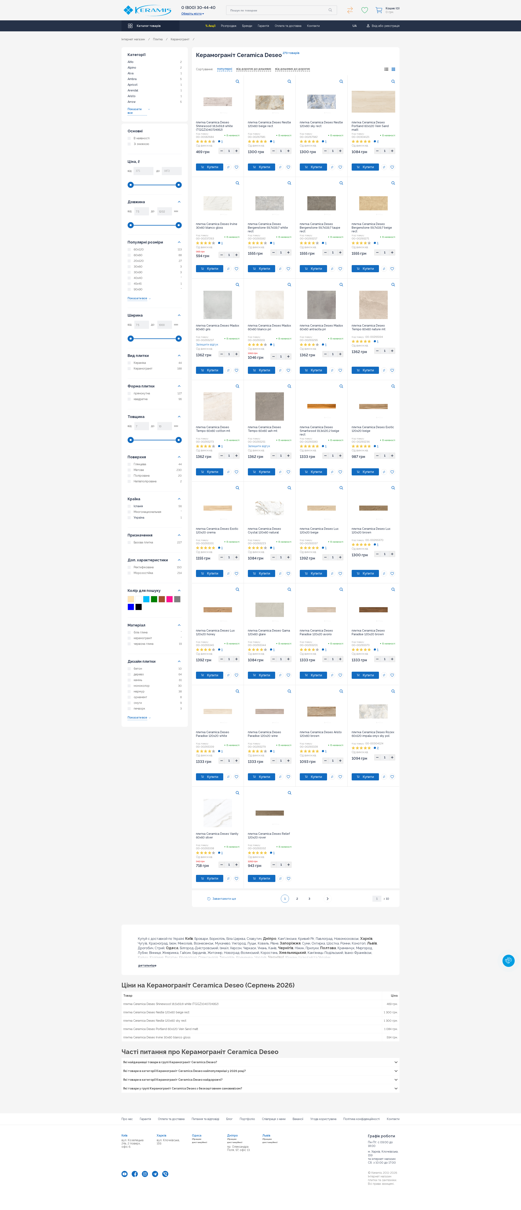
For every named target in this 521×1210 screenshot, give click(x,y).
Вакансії (298, 1119)
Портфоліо (247, 1119)
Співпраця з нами (274, 1119)
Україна (139, 517)
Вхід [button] (374, 25)
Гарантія (263, 25)
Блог (229, 1119)
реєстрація (392, 25)
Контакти (313, 25)
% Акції (210, 25)
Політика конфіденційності (361, 1119)
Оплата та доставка (288, 25)
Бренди (247, 25)
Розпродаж (228, 25)
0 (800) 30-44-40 (198, 7)
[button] (508, 961)
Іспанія (138, 506)
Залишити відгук (207, 344)
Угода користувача (323, 1119)
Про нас (127, 1119)
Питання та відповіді (205, 1119)
